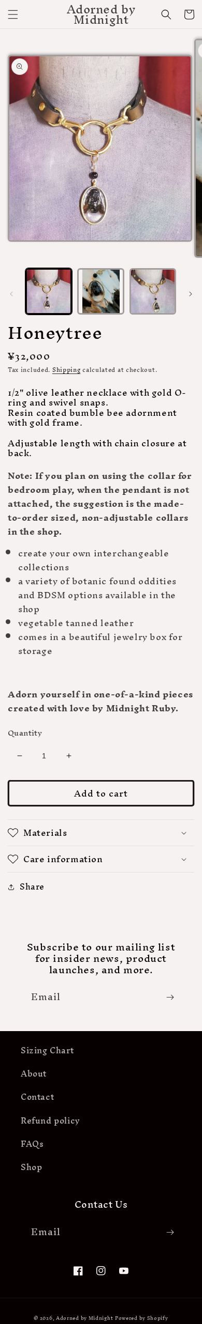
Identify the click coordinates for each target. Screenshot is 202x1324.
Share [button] (32, 886)
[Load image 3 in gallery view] (152, 291)
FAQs (32, 1143)
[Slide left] (11, 294)
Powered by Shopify (141, 1318)
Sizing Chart (47, 1050)
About (34, 1073)
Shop (31, 1167)
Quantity (25, 733)
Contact (37, 1096)
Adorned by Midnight (84, 1318)
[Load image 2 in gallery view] (100, 291)
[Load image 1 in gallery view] (48, 291)
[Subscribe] (169, 997)
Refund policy (50, 1120)
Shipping (66, 370)
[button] (13, 14)
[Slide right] (190, 294)
